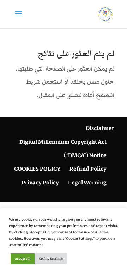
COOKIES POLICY (37, 168)
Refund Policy (88, 168)
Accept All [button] (22, 259)
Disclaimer (100, 128)
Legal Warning (87, 182)
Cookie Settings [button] (51, 259)
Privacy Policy (40, 182)
